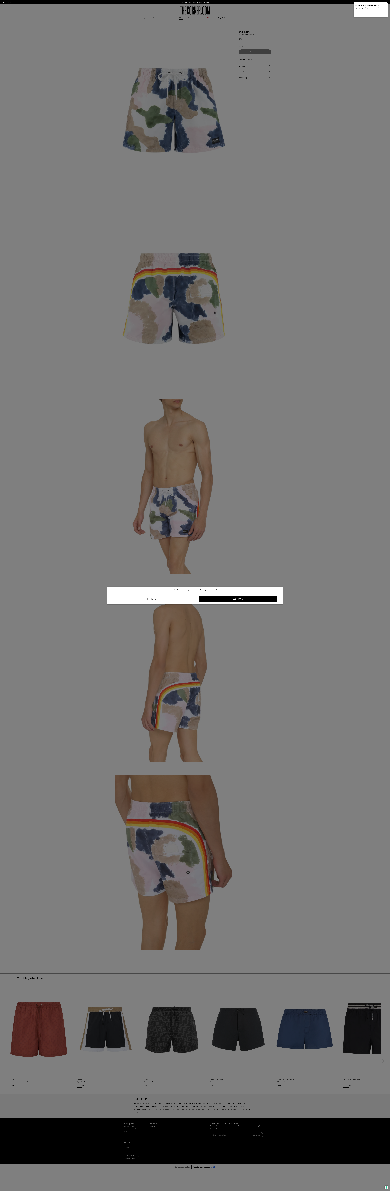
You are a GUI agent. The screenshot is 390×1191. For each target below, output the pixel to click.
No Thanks (151, 599)
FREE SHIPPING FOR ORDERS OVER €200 (195, 2)
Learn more (362, 13)
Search (384, 2)
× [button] (386, 4)
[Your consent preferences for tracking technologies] (386, 1187)
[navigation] (6, 2)
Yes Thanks (238, 599)
